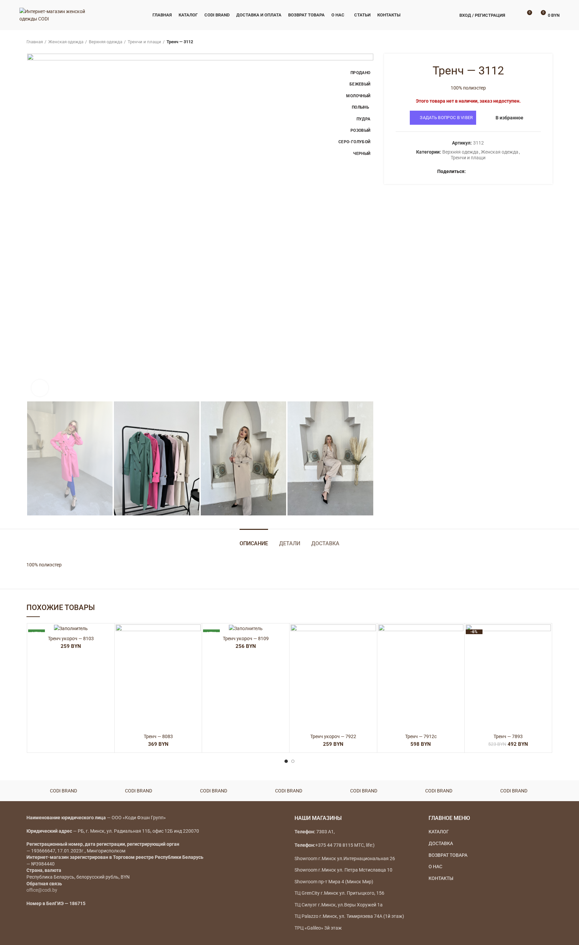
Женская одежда (65, 41)
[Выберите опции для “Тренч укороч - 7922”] (371, 650)
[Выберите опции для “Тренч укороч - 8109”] (283, 650)
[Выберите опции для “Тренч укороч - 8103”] (108, 650)
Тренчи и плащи (144, 41)
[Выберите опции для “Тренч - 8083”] (195, 650)
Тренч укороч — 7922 (333, 736)
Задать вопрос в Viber (446, 117)
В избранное (509, 117)
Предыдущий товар (535, 42)
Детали (289, 543)
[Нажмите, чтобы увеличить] (39, 388)
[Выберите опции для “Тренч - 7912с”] (458, 650)
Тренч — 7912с (421, 736)
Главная (34, 41)
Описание (254, 543)
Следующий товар (549, 42)
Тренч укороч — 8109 (246, 638)
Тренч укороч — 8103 (71, 638)
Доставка (325, 543)
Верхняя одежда (105, 41)
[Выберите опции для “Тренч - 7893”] (545, 650)
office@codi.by (41, 890)
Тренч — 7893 (508, 736)
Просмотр (195, 665)
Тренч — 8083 (158, 736)
